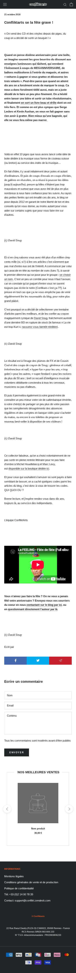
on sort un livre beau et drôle (38, 102)
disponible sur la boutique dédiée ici (28, 468)
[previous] (7, 809)
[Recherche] (65, 4)
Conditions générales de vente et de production (31, 882)
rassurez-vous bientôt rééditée (39, 326)
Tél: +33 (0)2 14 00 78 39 (18, 894)
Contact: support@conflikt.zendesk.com (27, 900)
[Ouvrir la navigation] (5, 4)
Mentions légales (14, 876)
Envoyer (16, 752)
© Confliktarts (38, 916)
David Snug (40, 318)
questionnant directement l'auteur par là (32, 609)
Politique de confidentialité (19, 888)
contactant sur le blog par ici (44, 604)
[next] (69, 809)
